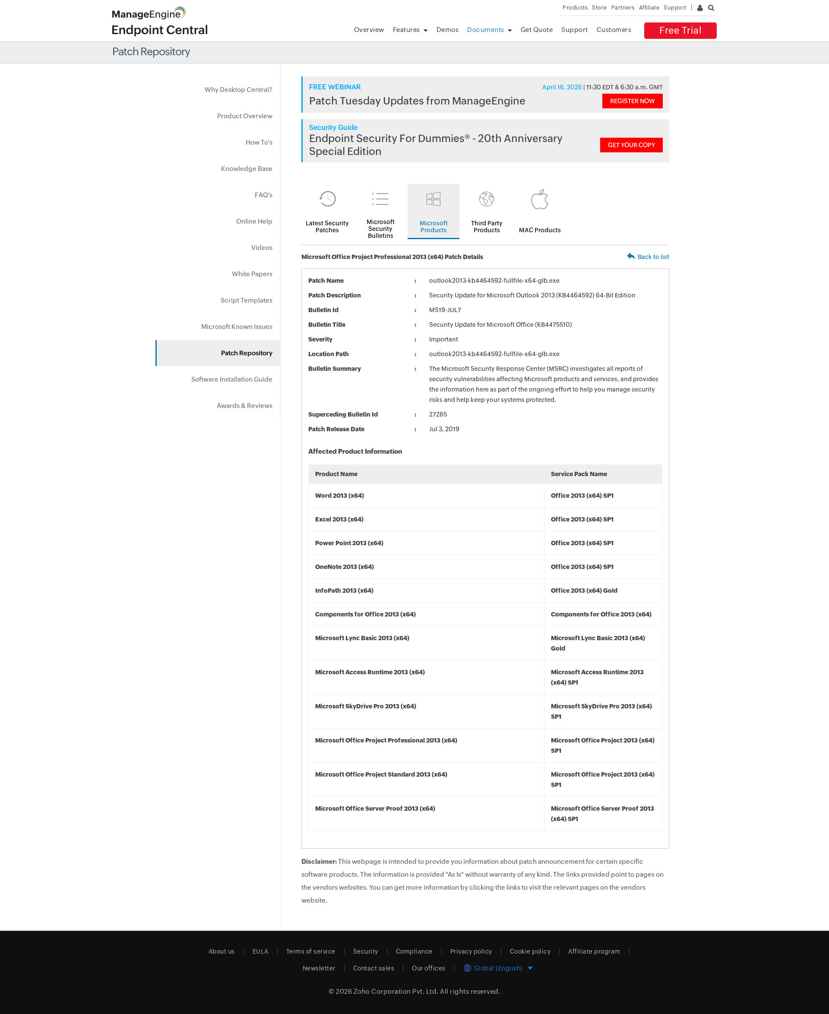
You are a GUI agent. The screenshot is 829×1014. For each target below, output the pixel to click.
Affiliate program (594, 951)
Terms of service (310, 951)
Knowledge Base (246, 168)
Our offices (429, 968)
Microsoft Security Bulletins (381, 228)
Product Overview (244, 116)
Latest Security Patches (327, 227)
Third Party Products (487, 227)
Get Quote (537, 29)
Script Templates (246, 300)
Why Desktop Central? (238, 89)
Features (406, 29)
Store (599, 7)
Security (365, 951)
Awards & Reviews (244, 405)
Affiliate (649, 7)
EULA (261, 951)
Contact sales (374, 968)
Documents (485, 29)
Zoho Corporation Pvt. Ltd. (396, 991)
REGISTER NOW (632, 101)
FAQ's (263, 195)
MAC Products (540, 230)
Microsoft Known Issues (236, 326)
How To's (259, 142)
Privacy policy (471, 951)
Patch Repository (246, 353)
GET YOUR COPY (631, 145)
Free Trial (680, 30)
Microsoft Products (434, 227)
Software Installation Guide (231, 379)
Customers (614, 29)
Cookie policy (530, 951)
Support (574, 29)
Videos (261, 247)
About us (222, 951)
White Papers (252, 274)
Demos (448, 29)
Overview (369, 29)
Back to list (653, 256)
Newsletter (319, 968)
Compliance (414, 951)
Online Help (254, 221)
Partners (623, 7)
